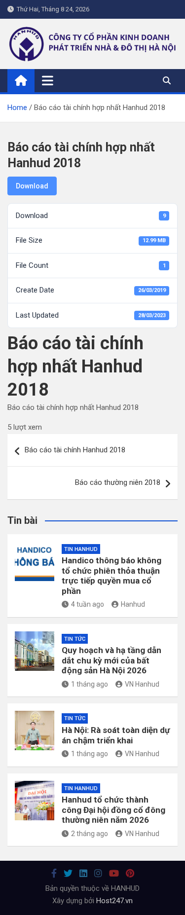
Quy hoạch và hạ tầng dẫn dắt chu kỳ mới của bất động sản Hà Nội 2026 (111, 660)
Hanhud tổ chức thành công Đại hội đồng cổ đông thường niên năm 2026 (113, 810)
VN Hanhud (142, 684)
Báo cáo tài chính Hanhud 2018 (75, 449)
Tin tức (74, 639)
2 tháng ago (89, 834)
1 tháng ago (89, 684)
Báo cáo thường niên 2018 (117, 482)
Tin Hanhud (81, 549)
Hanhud (133, 604)
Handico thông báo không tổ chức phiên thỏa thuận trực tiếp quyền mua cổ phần (111, 575)
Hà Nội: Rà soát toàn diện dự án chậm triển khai (116, 735)
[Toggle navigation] (48, 80)
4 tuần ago (87, 604)
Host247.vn (114, 900)
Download (32, 186)
